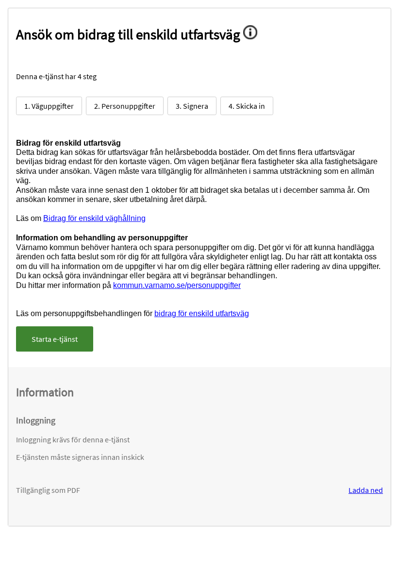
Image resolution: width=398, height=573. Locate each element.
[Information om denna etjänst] (253, 34)
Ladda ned (365, 490)
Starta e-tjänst (55, 339)
